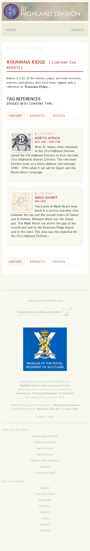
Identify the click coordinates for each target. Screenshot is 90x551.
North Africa (48, 139)
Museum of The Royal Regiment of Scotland (45, 393)
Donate (45, 524)
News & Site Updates (45, 460)
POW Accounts (45, 442)
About (45, 488)
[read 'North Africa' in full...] (21, 142)
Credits (45, 512)
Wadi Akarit (46, 199)
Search (77, 30)
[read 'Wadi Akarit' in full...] (21, 201)
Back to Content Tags (25, 48)
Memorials (45, 454)
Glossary (45, 500)
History (15, 115)
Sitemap (44, 530)
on (39, 312)
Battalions (45, 448)
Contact (45, 506)
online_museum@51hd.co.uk (45, 300)
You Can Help (45, 494)
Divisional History (45, 436)
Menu (11, 30)
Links (45, 518)
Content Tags (45, 472)
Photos (59, 115)
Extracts (37, 115)
